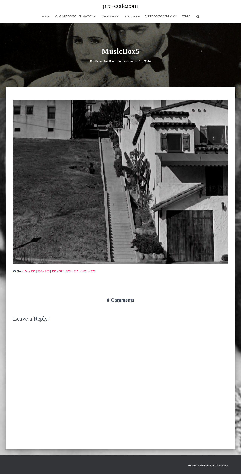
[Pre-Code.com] (120, 6)
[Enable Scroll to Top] (233, 466)
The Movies (108, 16)
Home (45, 16)
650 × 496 (72, 271)
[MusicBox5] (120, 181)
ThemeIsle (221, 465)
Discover (131, 16)
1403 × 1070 (87, 271)
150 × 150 (29, 271)
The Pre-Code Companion (161, 16)
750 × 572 (58, 271)
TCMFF (186, 16)
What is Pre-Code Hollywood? (74, 16)
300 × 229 (43, 271)
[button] (94, 16)
